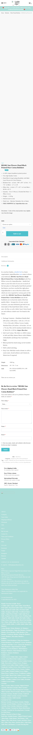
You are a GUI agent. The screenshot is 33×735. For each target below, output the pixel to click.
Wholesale (4, 522)
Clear (4, 227)
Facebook (4, 548)
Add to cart (17, 234)
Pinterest (3, 556)
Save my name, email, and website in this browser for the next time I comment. (16, 444)
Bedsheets (7, 13)
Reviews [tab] (4, 265)
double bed (18, 272)
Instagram (4, 553)
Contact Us (4, 534)
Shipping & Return (6, 519)
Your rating (5, 400)
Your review (5, 408)
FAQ (2, 541)
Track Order (4, 517)
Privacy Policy (5, 539)
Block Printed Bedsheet (15, 13)
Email (3, 434)
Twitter (3, 550)
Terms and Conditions (7, 536)
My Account (4, 531)
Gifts (2, 525)
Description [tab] (4, 256)
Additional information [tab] (7, 261)
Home (2, 13)
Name (3, 426)
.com (20, 274)
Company (4, 514)
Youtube (3, 558)
